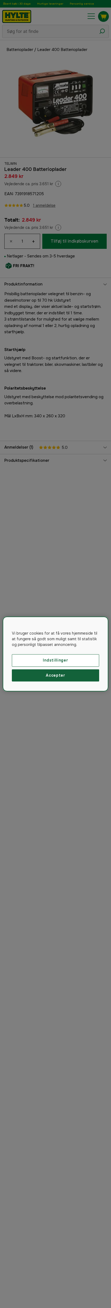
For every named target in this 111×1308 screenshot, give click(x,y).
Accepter (55, 675)
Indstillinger (55, 660)
